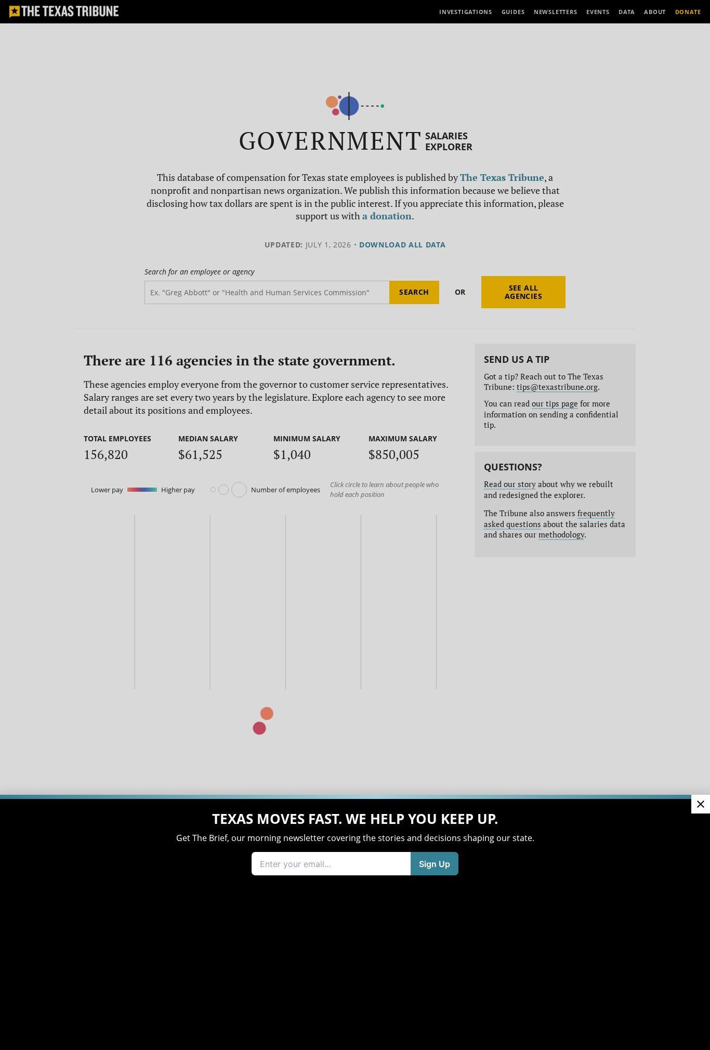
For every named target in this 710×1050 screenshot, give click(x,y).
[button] (355, 525)
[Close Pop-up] (700, 804)
